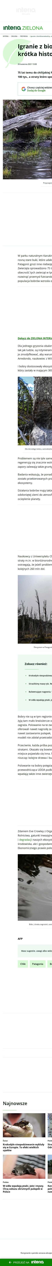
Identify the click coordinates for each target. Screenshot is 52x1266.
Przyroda (24, 36)
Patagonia (37, 964)
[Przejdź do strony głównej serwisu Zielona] (32, 27)
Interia (6, 36)
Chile (23, 964)
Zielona (14, 36)
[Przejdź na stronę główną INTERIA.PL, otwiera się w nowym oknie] (12, 27)
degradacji (26, 839)
